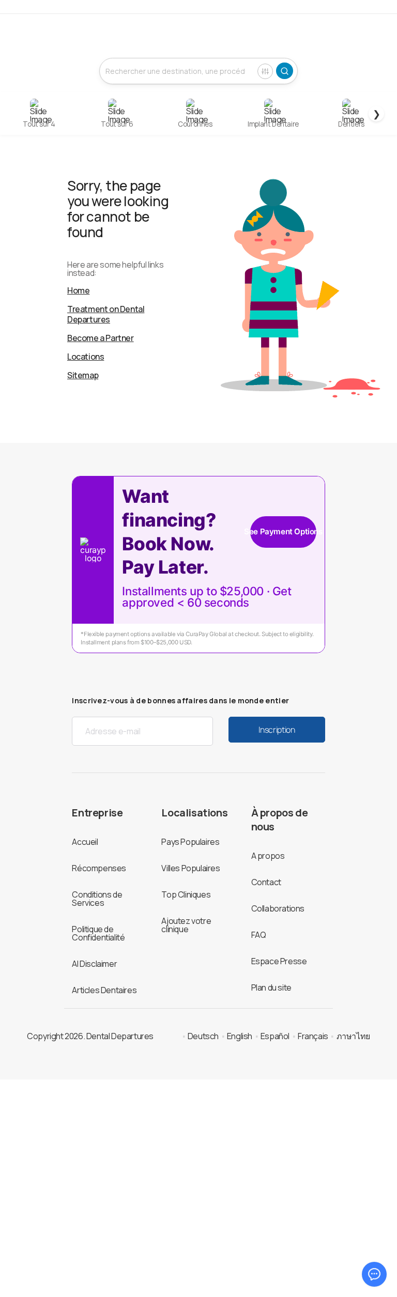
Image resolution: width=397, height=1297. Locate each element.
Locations (85, 356)
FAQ (258, 934)
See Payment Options (283, 531)
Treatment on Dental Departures (105, 314)
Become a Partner (100, 338)
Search (284, 71)
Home (78, 290)
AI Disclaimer (94, 963)
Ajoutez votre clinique (186, 925)
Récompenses (99, 868)
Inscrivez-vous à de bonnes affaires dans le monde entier (180, 700)
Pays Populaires (190, 841)
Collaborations (277, 908)
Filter (265, 71)
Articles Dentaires (104, 990)
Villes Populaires (190, 868)
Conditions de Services (97, 898)
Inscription (276, 729)
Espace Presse (279, 961)
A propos (268, 855)
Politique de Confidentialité (98, 933)
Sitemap (82, 375)
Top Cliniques (185, 894)
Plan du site (271, 987)
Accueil (85, 841)
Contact (266, 882)
